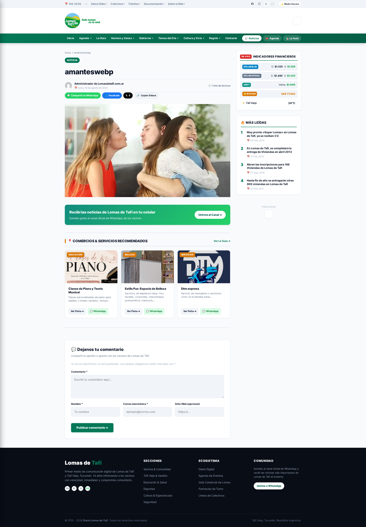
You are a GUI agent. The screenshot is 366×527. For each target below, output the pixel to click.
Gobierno (145, 38)
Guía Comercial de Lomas (214, 482)
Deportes (149, 488)
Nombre (77, 403)
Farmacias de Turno (211, 488)
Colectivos (117, 3)
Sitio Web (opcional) (187, 403)
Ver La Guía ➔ (222, 240)
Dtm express (190, 288)
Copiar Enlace (146, 95)
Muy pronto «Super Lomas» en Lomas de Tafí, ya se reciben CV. (271, 134)
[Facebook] (252, 3)
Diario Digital (206, 469)
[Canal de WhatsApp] (272, 3)
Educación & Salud (155, 482)
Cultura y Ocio (193, 38)
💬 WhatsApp (98, 311)
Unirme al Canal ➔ (210, 214)
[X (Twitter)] (266, 3)
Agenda (84, 38)
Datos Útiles (98, 3)
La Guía (101, 38)
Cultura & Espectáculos (158, 495)
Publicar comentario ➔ (92, 427)
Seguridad (150, 502)
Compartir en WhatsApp (82, 95)
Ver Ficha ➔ (77, 311)
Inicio (70, 38)
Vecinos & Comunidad (157, 469)
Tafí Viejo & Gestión (155, 475)
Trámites (133, 3)
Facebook (111, 95)
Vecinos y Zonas (121, 38)
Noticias (252, 38)
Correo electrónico (135, 403)
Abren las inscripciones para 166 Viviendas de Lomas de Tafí (268, 166)
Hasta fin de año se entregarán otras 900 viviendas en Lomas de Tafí (270, 182)
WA (87, 488)
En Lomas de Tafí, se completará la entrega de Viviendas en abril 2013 (269, 150)
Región (213, 38)
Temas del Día (167, 38)
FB (67, 488)
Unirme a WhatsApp (269, 485)
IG (74, 488)
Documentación (153, 3)
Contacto (231, 38)
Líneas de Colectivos (211, 495)
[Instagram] (259, 3)
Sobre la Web (175, 3)
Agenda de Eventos (211, 475)
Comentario (79, 371)
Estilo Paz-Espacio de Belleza (145, 288)
